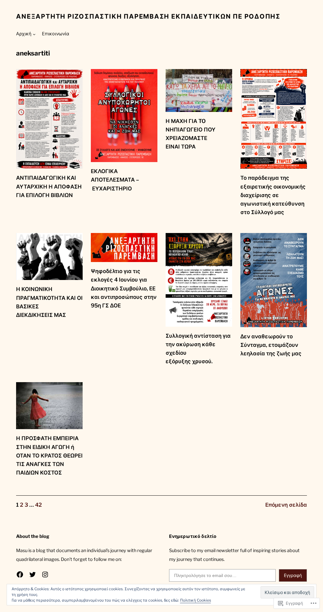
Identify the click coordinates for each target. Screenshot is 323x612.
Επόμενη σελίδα (286, 505)
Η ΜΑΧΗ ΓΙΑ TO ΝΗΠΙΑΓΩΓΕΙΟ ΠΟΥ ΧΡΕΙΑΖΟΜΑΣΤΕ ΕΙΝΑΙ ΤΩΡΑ (190, 134)
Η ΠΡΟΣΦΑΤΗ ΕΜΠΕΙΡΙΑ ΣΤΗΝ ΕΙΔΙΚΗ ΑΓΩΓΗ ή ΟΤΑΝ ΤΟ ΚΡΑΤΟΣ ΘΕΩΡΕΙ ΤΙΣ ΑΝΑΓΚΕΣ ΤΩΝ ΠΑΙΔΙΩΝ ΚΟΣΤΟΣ (49, 455)
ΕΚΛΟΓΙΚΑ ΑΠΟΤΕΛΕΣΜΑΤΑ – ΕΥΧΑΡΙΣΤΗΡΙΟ (115, 179)
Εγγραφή (293, 575)
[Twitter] (32, 574)
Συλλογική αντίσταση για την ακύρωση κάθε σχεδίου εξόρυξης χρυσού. (198, 349)
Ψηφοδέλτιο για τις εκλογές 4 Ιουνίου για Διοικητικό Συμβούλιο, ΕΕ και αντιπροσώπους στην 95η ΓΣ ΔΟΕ (123, 288)
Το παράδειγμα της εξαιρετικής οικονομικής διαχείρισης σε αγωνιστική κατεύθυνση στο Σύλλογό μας (273, 195)
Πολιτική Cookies (195, 600)
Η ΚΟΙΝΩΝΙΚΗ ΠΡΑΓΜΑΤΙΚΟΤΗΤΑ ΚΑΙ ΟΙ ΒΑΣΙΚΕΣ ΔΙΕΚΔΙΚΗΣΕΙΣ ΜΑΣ (49, 302)
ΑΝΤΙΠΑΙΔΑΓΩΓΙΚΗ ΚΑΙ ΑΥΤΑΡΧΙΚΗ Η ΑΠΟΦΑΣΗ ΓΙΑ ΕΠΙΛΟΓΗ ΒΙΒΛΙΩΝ (49, 186)
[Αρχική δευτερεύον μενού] (34, 34)
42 (38, 505)
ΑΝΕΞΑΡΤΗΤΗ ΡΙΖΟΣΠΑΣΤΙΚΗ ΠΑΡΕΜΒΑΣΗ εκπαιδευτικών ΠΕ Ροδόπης (148, 16)
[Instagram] (45, 574)
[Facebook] (20, 574)
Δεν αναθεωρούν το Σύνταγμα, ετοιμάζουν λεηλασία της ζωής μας (271, 345)
